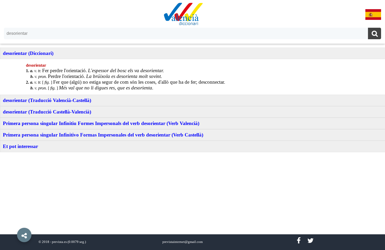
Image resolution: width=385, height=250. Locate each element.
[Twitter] (310, 241)
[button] (13, 223)
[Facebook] (298, 241)
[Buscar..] (374, 34)
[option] (192, 125)
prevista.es (59, 242)
